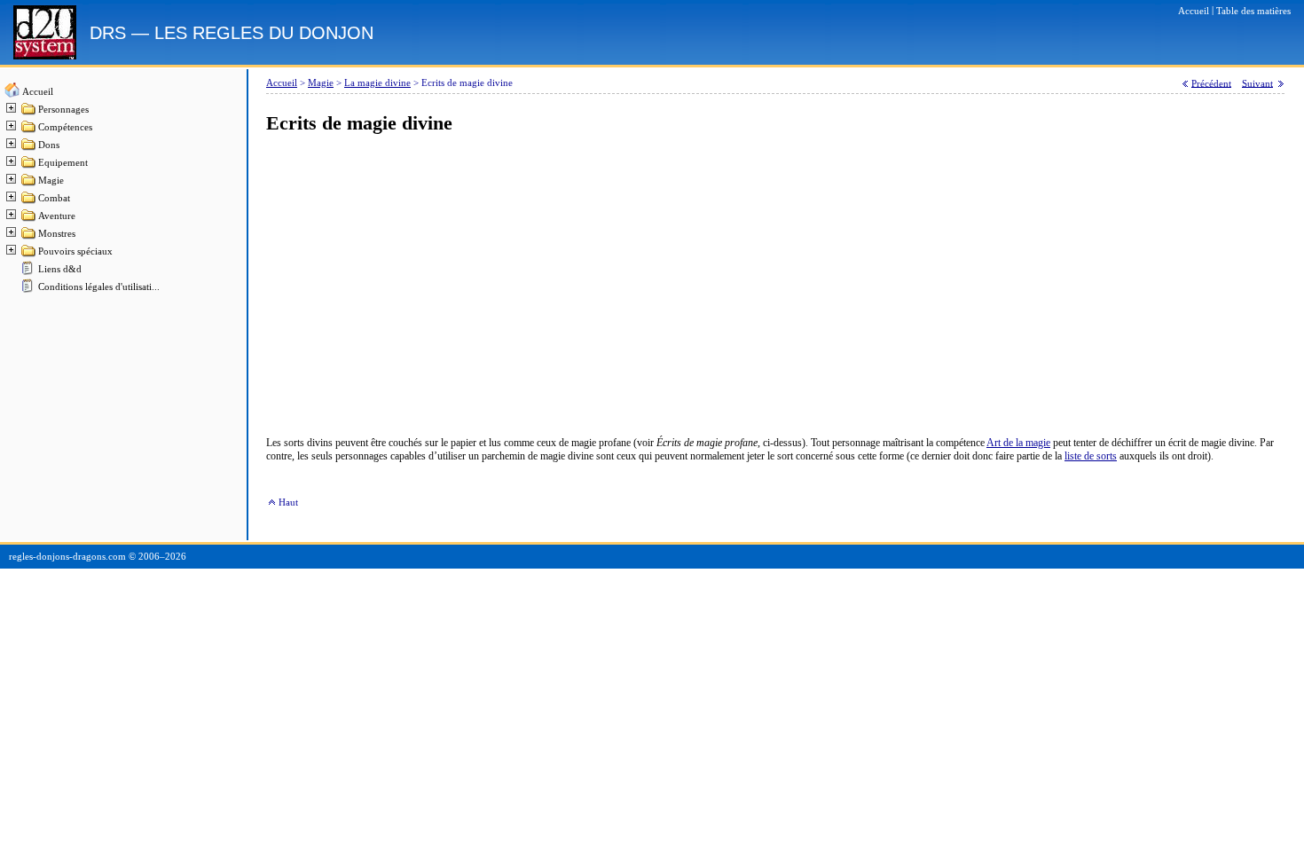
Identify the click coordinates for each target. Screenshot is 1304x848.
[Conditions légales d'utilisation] (29, 290)
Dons (48, 145)
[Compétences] (29, 131)
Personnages (63, 109)
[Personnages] (29, 113)
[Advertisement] (775, 285)
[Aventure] (29, 219)
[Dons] (29, 148)
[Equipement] (29, 166)
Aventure (56, 216)
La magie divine (377, 83)
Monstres (56, 234)
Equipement (63, 163)
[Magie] (29, 184)
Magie (51, 180)
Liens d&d (60, 269)
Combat (54, 198)
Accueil (37, 92)
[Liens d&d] (29, 273)
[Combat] (29, 202)
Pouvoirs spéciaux (75, 251)
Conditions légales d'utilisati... (99, 287)
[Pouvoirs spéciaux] (29, 255)
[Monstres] (29, 237)
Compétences (65, 127)
